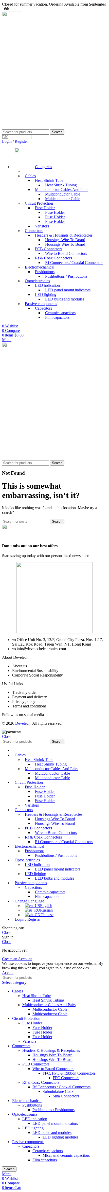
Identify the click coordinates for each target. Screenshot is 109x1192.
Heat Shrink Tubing (48, 1000)
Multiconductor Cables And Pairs (49, 1005)
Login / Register (28, 919)
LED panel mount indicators (67, 290)
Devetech (22, 723)
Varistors (29, 1041)
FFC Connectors (66, 1078)
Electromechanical (27, 1100)
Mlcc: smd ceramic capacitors (66, 1155)
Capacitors (30, 1146)
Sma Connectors (66, 1096)
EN (5, 137)
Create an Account (17, 959)
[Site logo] (12, 127)
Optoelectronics (24, 1114)
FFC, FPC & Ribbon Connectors (69, 1073)
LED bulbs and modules (64, 299)
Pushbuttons (32, 1105)
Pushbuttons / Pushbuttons (66, 276)
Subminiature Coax (58, 1091)
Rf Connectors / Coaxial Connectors (74, 262)
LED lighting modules (60, 1137)
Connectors (21, 1046)
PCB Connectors (35, 1064)
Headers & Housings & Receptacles (51, 1050)
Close (6, 736)
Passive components (28, 1142)
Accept (7, 972)
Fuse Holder (55, 221)
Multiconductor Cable (62, 199)
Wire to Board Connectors (53, 1068)
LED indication (34, 1119)
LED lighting (33, 1128)
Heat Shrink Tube (36, 995)
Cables (30, 176)
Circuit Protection (26, 1018)
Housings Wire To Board (65, 244)
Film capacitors (57, 317)
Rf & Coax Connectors (40, 1082)
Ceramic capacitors (47, 1151)
